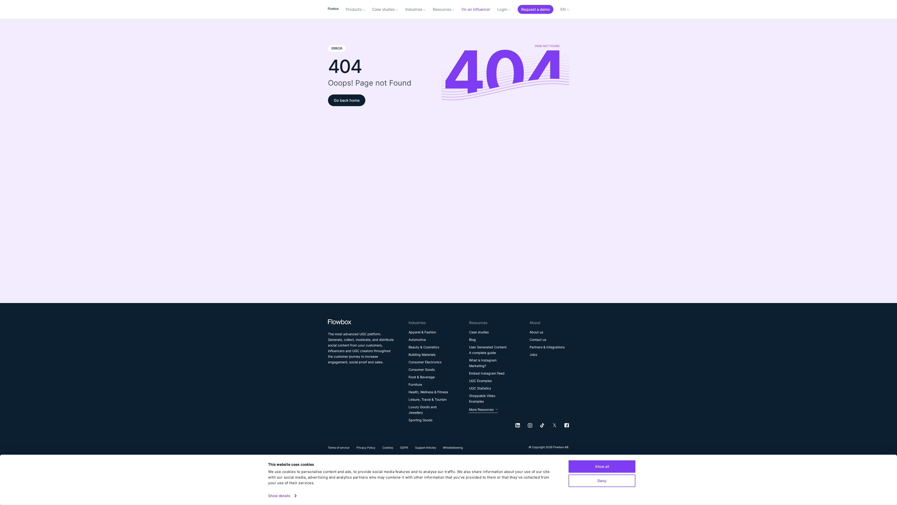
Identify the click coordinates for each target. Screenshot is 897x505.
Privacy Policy (365, 447)
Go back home (347, 100)
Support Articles (425, 447)
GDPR (404, 447)
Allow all (602, 466)
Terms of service (338, 447)
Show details (279, 496)
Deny (602, 480)
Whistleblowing (453, 447)
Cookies (387, 447)
